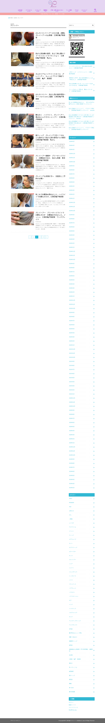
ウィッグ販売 (69, 11)
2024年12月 (72, 202)
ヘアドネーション (73, 596)
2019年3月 (71, 483)
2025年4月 (71, 186)
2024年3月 (71, 239)
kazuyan (92, 110)
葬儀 (70, 683)
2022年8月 (71, 316)
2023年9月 (71, 263)
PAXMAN (71, 502)
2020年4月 (71, 430)
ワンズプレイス (73, 624)
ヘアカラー (72, 592)
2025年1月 (71, 198)
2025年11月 (72, 157)
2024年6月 (71, 227)
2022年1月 (71, 345)
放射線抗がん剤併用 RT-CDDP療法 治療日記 (81, 650)
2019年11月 (72, 451)
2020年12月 (72, 398)
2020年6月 (71, 422)
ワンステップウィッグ (75, 620)
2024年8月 (71, 218)
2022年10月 (72, 308)
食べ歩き (71, 687)
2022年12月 (72, 300)
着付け (71, 663)
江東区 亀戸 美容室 (75, 659)
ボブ (70, 600)
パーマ (71, 580)
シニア (71, 563)
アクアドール (72, 527)
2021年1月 (71, 394)
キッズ (71, 555)
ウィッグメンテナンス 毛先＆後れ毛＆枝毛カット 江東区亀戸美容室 (80, 67)
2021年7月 (71, 369)
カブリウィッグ (73, 547)
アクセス (77, 11)
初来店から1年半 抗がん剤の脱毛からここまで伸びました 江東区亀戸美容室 (81, 78)
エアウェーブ (72, 539)
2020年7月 (71, 418)
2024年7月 (71, 222)
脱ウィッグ (72, 675)
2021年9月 (71, 361)
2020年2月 (71, 438)
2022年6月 (71, 324)
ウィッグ (71, 535)
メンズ (71, 604)
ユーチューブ (38, 11)
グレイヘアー (72, 559)
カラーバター (72, 551)
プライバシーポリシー (15, 720)
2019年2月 (71, 487)
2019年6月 (71, 471)
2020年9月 (71, 410)
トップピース (72, 576)
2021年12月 (72, 349)
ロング (71, 616)
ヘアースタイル (29, 11)
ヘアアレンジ (72, 588)
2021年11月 (72, 353)
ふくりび (71, 523)
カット (71, 543)
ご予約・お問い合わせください (56, 11)
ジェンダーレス (73, 571)
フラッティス (72, 584)
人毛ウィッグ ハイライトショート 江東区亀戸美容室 (80, 72)
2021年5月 (71, 377)
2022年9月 (71, 312)
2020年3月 (71, 434)
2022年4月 (71, 332)
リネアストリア (73, 612)
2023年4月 (71, 284)
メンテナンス (72, 608)
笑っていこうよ (73, 667)
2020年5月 (71, 426)
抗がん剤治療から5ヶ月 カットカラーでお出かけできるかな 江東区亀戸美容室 (81, 84)
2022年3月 (71, 337)
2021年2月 (71, 390)
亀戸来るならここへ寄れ (75, 633)
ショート (71, 567)
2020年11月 (72, 402)
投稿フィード (72, 705)
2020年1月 (71, 442)
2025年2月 (71, 194)
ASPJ (70, 498)
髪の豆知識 (72, 691)
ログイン (71, 702)
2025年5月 (71, 182)
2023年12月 (72, 251)
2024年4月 (71, 235)
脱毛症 (71, 679)
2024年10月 (72, 210)
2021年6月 (71, 373)
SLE (70, 506)
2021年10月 (72, 357)
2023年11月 (72, 255)
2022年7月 (71, 320)
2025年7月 (71, 174)
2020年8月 (71, 414)
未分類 (71, 655)
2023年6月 (71, 275)
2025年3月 (71, 190)
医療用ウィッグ (73, 641)
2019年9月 (71, 459)
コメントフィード (73, 707)
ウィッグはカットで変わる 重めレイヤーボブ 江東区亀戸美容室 (80, 90)
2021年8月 (71, 365)
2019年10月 (72, 455)
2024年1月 (71, 247)
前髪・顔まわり (73, 637)
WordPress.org (72, 710)
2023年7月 (71, 271)
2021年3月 (71, 385)
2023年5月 (71, 280)
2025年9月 (71, 165)
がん (70, 514)
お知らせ (71, 510)
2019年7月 (71, 467)
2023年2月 (71, 292)
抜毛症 (71, 645)
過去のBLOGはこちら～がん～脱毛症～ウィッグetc (52, 13)
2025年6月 (71, 178)
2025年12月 (72, 153)
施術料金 (45, 11)
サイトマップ (84, 11)
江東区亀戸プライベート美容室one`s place (75, 720)
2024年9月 (71, 214)
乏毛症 (71, 629)
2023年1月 (71, 296)
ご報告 (71, 519)
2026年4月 (71, 145)
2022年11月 (72, 304)
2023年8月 (71, 267)
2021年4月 (71, 381)
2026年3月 (71, 149)
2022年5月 (71, 328)
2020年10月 (72, 406)
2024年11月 (72, 206)
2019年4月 (71, 479)
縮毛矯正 (71, 671)
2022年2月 (71, 341)
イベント (71, 531)
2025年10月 (72, 161)
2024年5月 (71, 231)
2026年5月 (71, 141)
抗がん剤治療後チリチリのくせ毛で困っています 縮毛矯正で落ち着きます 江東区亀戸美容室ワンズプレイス (82, 116)
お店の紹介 (20, 11)
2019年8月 (71, 463)
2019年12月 (72, 447)
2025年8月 (71, 170)
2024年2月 (71, 243)
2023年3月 (71, 288)
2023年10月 (72, 259)
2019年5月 (71, 475)
